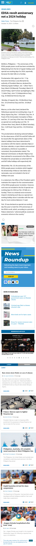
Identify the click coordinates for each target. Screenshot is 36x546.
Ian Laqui (7, 528)
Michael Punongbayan (10, 454)
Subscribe (31, 3)
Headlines (5, 9)
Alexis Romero (8, 417)
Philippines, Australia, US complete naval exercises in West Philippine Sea (18, 450)
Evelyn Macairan (8, 491)
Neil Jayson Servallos (8, 376)
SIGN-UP (11, 276)
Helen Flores (5, 21)
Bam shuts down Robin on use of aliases (17, 373)
